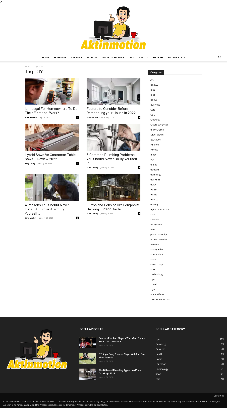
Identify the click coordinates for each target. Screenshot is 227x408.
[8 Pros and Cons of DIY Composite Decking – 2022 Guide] (113, 187)
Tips (152, 279)
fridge (153, 154)
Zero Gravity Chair (160, 299)
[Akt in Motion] (113, 28)
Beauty (144, 57)
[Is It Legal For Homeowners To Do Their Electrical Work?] (52, 91)
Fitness (154, 149)
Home (46, 57)
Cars (152, 109)
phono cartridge (159, 234)
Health (158, 57)
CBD (152, 114)
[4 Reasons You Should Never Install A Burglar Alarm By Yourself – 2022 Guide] (52, 187)
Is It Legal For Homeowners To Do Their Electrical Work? (51, 111)
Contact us (219, 395)
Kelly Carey (30, 163)
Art (152, 79)
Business (60, 57)
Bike (152, 89)
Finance (154, 144)
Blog (152, 94)
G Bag (153, 164)
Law (152, 214)
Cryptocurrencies (159, 124)
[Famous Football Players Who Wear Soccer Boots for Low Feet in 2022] (87, 342)
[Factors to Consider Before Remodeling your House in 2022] (113, 91)
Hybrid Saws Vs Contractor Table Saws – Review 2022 (50, 157)
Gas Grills (155, 179)
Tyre (152, 289)
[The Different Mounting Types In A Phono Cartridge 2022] (87, 374)
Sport (153, 259)
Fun (152, 159)
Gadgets (154, 169)
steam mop (156, 264)
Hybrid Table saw (159, 209)
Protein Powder (158, 239)
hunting (154, 204)
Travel (153, 284)
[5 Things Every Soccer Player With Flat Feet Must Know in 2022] (87, 358)
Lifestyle (154, 219)
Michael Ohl (31, 117)
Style (153, 269)
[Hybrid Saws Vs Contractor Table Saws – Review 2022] (52, 137)
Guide (153, 184)
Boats (153, 99)
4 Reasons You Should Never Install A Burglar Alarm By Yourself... (47, 209)
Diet (131, 57)
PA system (156, 224)
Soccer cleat (157, 254)
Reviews (76, 57)
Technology (176, 57)
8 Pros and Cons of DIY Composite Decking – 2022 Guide (113, 207)
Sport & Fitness (113, 57)
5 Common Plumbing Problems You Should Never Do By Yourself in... (112, 159)
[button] (220, 57)
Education (155, 139)
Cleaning (155, 119)
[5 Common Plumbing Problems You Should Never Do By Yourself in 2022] (113, 137)
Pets (152, 229)
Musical (92, 57)
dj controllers (157, 129)
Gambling (155, 174)
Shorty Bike (156, 249)
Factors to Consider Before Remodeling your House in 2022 (111, 111)
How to (154, 199)
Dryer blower (157, 134)
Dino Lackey (92, 167)
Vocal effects (157, 294)
